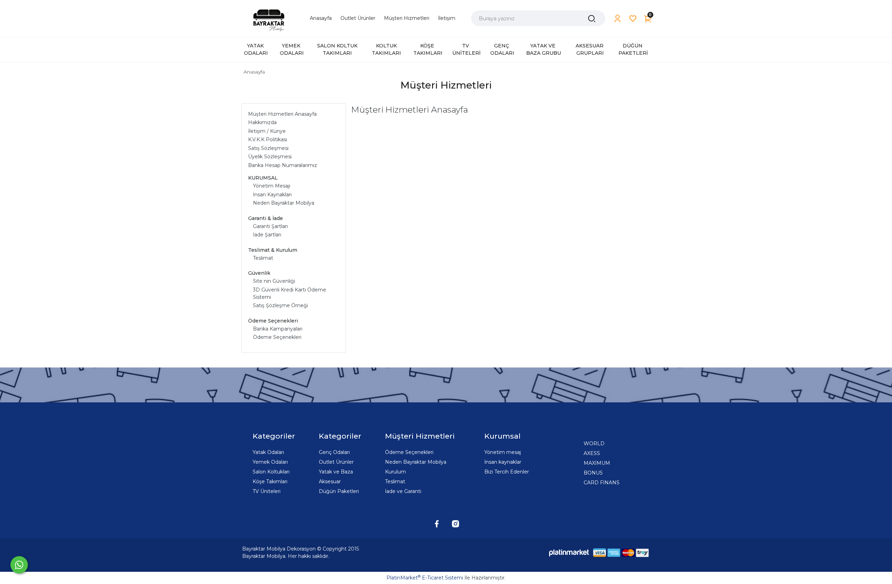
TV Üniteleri (266, 491)
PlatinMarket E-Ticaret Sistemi (424, 578)
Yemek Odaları (270, 462)
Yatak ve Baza (336, 472)
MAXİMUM (597, 463)
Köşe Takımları (270, 481)
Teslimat (395, 481)
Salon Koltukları (271, 472)
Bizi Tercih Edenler (506, 472)
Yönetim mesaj (502, 452)
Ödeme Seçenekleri (409, 452)
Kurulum (395, 472)
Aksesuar (330, 481)
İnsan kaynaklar (502, 462)
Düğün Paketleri (339, 491)
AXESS (592, 453)
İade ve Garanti (403, 491)
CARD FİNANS (602, 482)
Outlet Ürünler (336, 462)
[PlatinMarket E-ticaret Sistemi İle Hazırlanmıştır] (569, 552)
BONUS (593, 473)
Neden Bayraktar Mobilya (415, 462)
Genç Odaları (334, 452)
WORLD (594, 443)
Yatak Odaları (268, 452)
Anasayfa (254, 72)
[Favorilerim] (633, 18)
